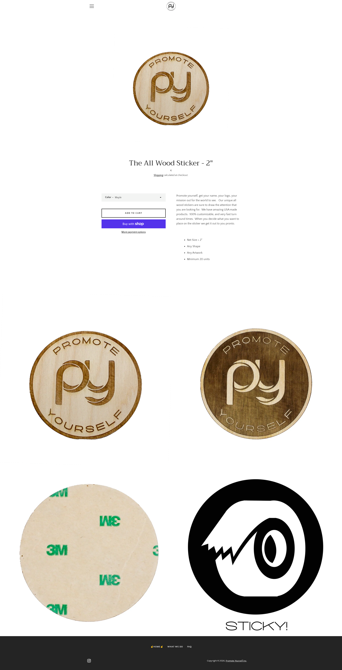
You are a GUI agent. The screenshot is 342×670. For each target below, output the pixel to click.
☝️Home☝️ (157, 647)
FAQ (189, 647)
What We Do (175, 647)
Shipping (158, 175)
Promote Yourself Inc (236, 660)
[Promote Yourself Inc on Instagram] (89, 660)
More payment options (133, 232)
